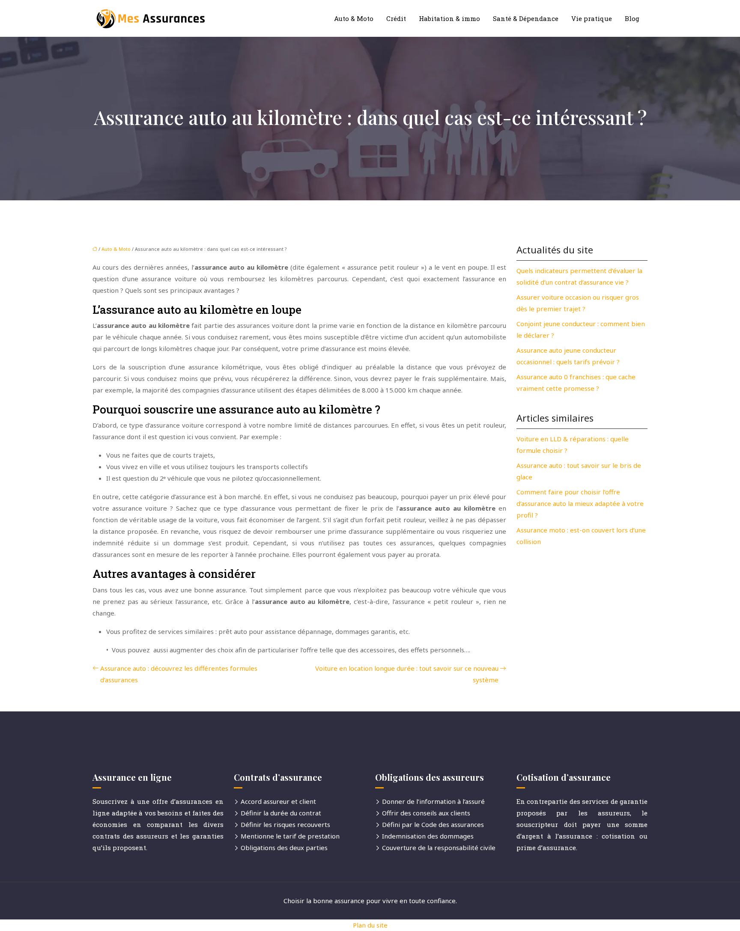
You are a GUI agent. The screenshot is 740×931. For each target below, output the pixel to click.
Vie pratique (591, 18)
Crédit (396, 18)
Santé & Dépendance (525, 18)
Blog (632, 18)
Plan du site (370, 925)
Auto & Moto (353, 18)
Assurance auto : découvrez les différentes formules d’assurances (178, 674)
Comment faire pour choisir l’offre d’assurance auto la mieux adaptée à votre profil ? (580, 503)
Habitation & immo (449, 18)
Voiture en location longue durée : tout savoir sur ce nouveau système (406, 674)
